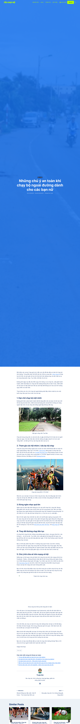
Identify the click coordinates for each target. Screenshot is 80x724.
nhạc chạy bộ (56, 374)
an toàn (19, 650)
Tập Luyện (40, 177)
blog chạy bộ (55, 524)
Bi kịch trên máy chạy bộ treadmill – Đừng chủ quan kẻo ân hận (36, 665)
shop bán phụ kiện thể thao (41, 524)
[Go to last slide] (11, 720)
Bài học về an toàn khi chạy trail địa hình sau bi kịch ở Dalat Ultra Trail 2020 (39, 663)
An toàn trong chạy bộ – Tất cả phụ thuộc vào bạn (32, 661)
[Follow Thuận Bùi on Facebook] (40, 683)
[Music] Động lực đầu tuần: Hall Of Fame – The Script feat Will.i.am (26, 693)
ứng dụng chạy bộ (24, 563)
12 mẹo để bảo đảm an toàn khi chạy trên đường (32, 657)
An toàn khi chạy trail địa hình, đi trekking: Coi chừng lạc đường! (36, 659)
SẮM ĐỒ (70, 2)
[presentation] (18, 713)
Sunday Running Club (41, 452)
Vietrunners (42, 450)
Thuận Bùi (40, 675)
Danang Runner (41, 456)
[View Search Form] (75, 2)
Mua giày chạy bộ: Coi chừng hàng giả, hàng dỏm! (52, 693)
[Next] (69, 720)
